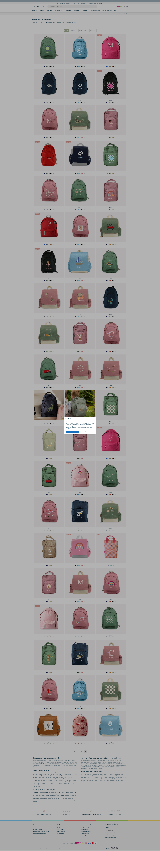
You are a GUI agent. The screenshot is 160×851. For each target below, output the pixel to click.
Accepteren (72, 431)
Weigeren (87, 431)
